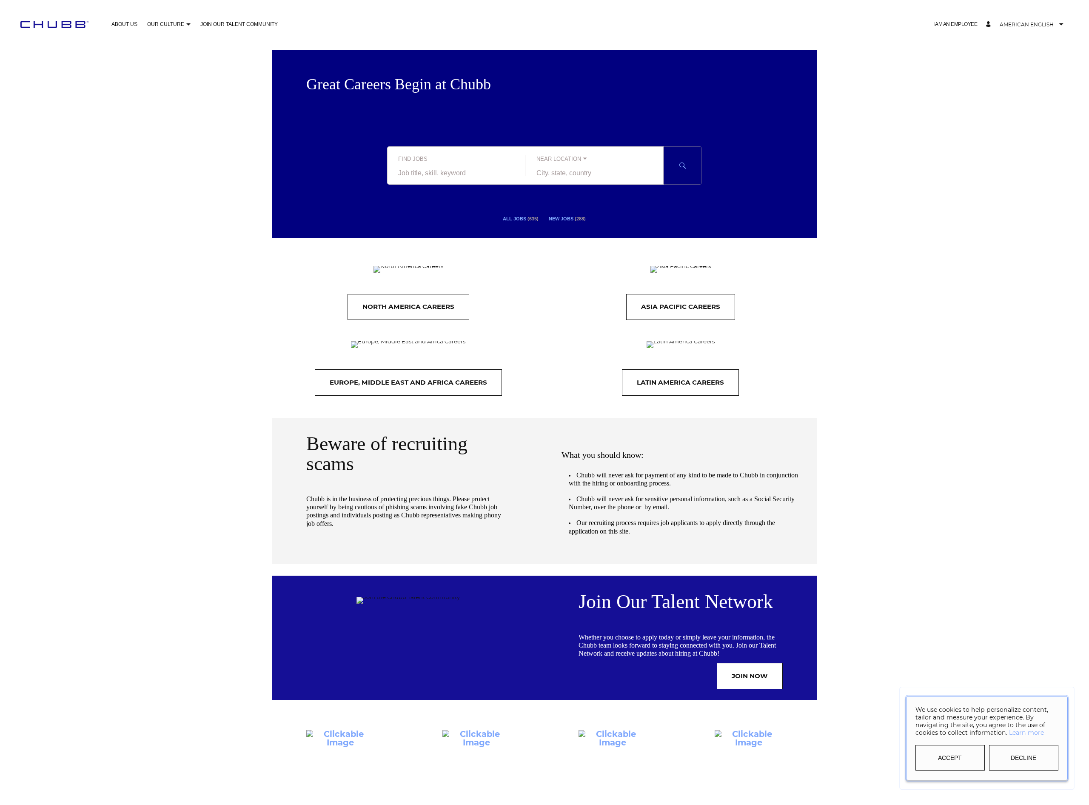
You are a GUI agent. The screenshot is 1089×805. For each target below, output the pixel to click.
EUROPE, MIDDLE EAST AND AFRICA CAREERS (408, 382)
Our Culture (165, 24)
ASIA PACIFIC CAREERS (680, 307)
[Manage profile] (989, 24)
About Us (124, 24)
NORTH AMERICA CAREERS (408, 307)
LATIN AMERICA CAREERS (680, 382)
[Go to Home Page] (54, 24)
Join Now (750, 676)
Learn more (1026, 732)
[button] (188, 24)
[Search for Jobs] (683, 165)
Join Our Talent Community (239, 24)
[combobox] (456, 173)
